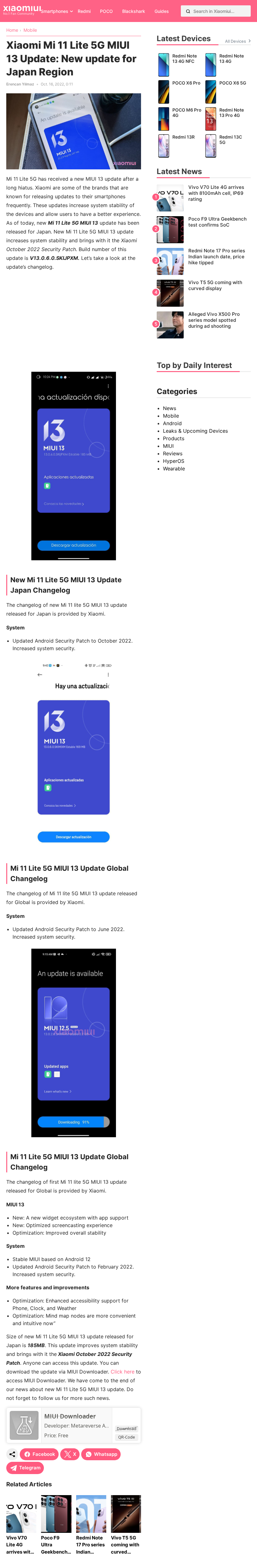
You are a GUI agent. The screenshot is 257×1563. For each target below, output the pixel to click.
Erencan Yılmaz (20, 84)
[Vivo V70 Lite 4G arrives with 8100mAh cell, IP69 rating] (204, 197)
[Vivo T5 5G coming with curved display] (204, 293)
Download (126, 1428)
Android (172, 423)
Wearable (174, 468)
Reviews (172, 453)
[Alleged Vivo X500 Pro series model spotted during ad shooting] (204, 324)
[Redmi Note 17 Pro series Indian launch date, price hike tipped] (204, 261)
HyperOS (173, 461)
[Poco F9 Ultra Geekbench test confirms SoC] (204, 229)
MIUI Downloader (70, 1416)
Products (173, 438)
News (169, 408)
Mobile (171, 416)
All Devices (235, 41)
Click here (122, 1371)
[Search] (188, 11)
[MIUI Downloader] (24, 1437)
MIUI (168, 446)
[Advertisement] (73, 320)
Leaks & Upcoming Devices (195, 431)
